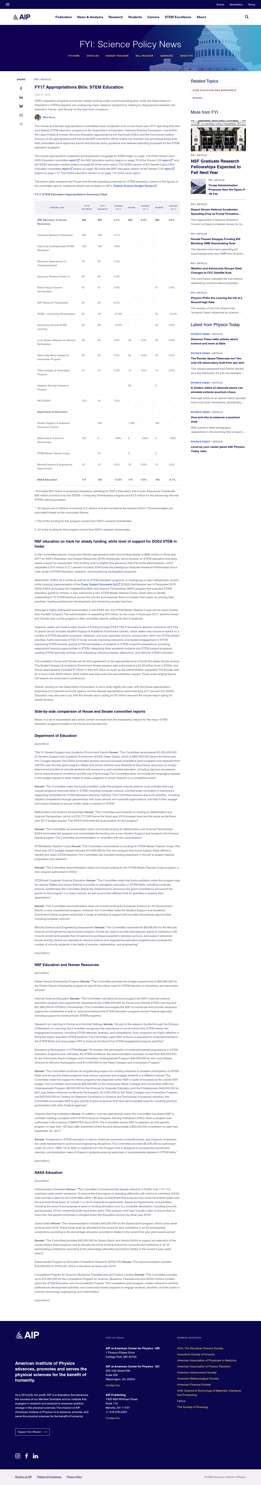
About (201, 17)
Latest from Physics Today (215, 324)
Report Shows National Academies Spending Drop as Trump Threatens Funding (214, 214)
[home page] (21, 16)
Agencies (167, 56)
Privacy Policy (74, 1476)
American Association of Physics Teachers (203, 1366)
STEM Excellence (178, 17)
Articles (93, 56)
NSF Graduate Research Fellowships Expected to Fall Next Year (216, 167)
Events (220, 4)
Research (115, 17)
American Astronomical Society (197, 1372)
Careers (153, 17)
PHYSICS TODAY (200, 334)
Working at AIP (23, 1476)
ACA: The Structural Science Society (200, 1348)
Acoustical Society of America (196, 1354)
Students (135, 17)
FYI (36, 79)
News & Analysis (90, 17)
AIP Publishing (116, 1395)
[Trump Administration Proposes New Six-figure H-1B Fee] (198, 186)
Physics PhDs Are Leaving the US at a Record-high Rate (216, 300)
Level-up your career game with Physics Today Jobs (218, 449)
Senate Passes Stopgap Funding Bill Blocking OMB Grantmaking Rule (215, 241)
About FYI (186, 56)
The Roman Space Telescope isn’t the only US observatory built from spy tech (217, 360)
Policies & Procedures (49, 1476)
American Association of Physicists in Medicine (206, 1360)
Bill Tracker (144, 56)
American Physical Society (194, 1384)
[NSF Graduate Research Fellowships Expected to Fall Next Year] (218, 135)
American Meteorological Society (198, 1378)
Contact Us (113, 1385)
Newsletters (236, 4)
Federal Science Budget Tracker (133, 186)
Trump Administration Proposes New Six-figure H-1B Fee (227, 190)
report (72, 160)
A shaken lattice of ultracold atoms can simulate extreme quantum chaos (217, 390)
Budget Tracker (117, 56)
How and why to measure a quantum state (215, 419)
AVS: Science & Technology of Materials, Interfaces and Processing (209, 1393)
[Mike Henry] (38, 117)
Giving (251, 4)
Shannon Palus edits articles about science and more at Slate (214, 341)
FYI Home (74, 56)
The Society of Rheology (192, 1407)
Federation (63, 17)
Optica (181, 1401)
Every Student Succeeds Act (99, 584)
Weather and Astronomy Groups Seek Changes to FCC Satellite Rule (216, 270)
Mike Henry (49, 117)
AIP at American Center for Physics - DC (133, 1366)
